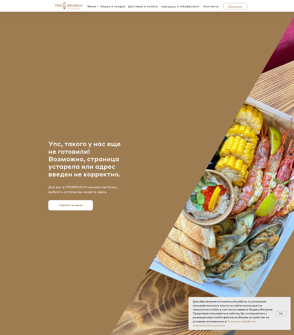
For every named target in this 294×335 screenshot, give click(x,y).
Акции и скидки (112, 6)
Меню (91, 6)
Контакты (211, 6)
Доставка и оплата (143, 6)
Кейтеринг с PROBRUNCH (180, 6)
